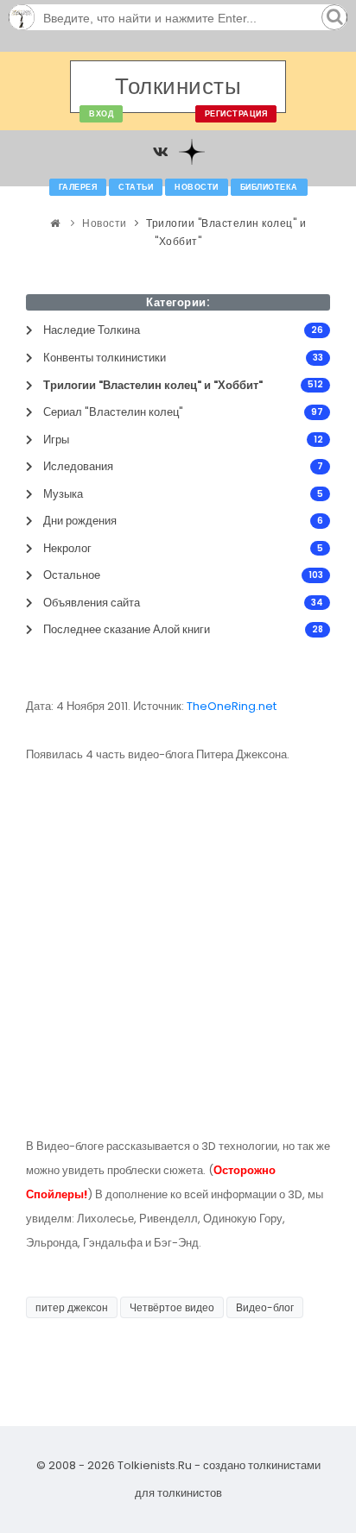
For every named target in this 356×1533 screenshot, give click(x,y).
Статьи (135, 187)
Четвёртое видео (172, 1307)
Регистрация (236, 114)
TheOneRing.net (233, 706)
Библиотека (269, 187)
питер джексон (71, 1307)
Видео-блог (265, 1307)
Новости (197, 187)
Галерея (78, 187)
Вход (101, 114)
